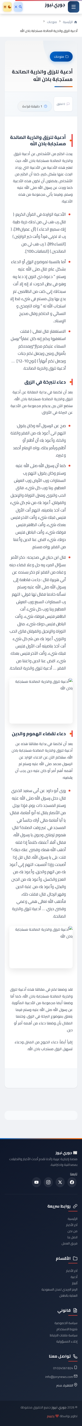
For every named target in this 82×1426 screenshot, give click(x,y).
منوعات (52, 22)
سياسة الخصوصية (65, 1323)
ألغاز (74, 1283)
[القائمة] (73, 7)
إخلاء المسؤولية (66, 1341)
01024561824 (63, 1368)
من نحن (72, 1231)
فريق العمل (69, 1243)
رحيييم (50, 1416)
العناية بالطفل (68, 1296)
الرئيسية (72, 1219)
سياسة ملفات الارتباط (63, 1335)
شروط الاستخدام (66, 1329)
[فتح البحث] (18, 7)
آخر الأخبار (71, 1225)
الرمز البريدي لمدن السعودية (59, 1289)
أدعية (74, 1277)
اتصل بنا (72, 1237)
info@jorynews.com (59, 1377)
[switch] (7, 7)
